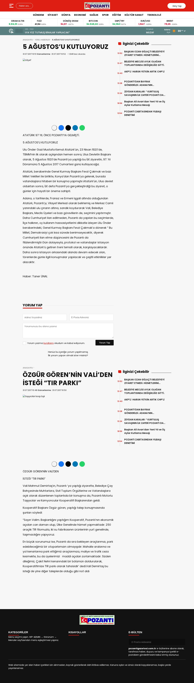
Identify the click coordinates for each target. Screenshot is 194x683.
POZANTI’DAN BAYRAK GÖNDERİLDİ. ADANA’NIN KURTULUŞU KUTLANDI (138, 83)
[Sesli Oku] (54, 128)
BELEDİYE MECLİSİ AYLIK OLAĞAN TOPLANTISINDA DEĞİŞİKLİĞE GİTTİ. (144, 63)
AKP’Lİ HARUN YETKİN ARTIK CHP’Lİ (144, 73)
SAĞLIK (94, 15)
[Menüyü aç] (11, 6)
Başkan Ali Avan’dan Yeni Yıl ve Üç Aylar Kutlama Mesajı (144, 103)
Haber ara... (24, 6)
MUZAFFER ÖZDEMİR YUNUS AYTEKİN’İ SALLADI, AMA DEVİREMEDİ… (62, 32)
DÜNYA (66, 15)
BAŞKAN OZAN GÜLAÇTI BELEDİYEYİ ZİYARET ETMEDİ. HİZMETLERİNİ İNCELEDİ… (144, 53)
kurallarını (48, 343)
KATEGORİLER (18, 632)
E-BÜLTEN (135, 632)
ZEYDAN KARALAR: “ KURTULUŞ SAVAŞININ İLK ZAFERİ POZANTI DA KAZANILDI (144, 93)
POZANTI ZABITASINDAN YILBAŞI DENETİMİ (142, 113)
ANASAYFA (28, 39)
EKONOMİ (80, 15)
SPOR (105, 15)
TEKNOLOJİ (154, 15)
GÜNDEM (38, 15)
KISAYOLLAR (77, 632)
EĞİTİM (116, 15)
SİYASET (53, 15)
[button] (17, 31)
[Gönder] (182, 641)
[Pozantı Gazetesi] (97, 5)
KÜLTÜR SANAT (134, 15)
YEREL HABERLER (42, 39)
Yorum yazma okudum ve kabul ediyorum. (56, 343)
